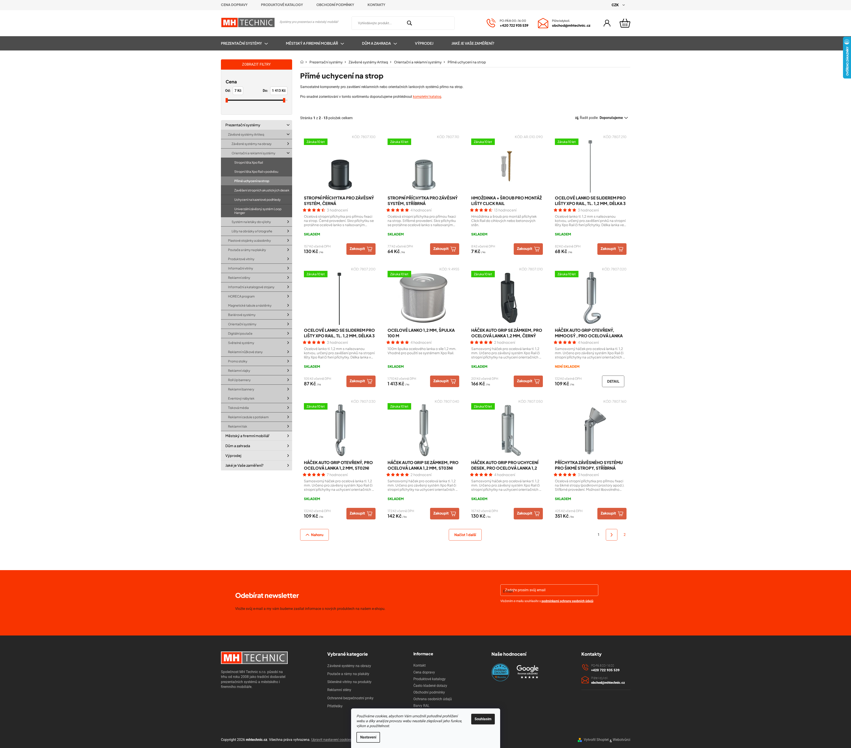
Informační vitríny (240, 268)
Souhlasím (483, 719)
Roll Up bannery (239, 380)
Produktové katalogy (282, 4)
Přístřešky (335, 706)
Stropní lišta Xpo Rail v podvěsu (256, 171)
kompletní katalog (427, 97)
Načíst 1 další (465, 534)
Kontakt (419, 665)
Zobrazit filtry (256, 64)
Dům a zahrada (237, 445)
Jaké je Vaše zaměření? (244, 465)
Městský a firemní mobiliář (247, 435)
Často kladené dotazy (430, 686)
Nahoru (317, 534)
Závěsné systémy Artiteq (246, 134)
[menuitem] (249, 43)
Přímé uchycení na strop (251, 181)
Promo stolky (237, 361)
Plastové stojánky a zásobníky (249, 240)
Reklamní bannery (241, 389)
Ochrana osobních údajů (432, 699)
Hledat (461, 22)
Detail (613, 381)
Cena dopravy (234, 4)
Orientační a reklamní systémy (253, 153)
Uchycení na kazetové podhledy (257, 199)
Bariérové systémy (242, 315)
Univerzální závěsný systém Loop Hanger (257, 211)
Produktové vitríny (241, 259)
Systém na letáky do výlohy (251, 222)
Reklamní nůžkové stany (245, 352)
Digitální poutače (240, 333)
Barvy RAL (421, 706)
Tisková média (238, 408)
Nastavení (368, 737)
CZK (616, 5)
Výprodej (233, 455)
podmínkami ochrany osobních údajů (567, 601)
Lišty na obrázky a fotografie (252, 231)
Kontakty (376, 4)
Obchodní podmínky (335, 4)
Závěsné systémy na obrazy (252, 144)
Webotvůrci (621, 740)
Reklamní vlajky (239, 370)
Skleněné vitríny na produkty (349, 682)
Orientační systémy (242, 324)
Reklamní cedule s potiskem (248, 417)
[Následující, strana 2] (611, 535)
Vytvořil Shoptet (596, 740)
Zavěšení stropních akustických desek (261, 190)
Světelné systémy (241, 343)
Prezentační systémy (242, 125)
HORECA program (241, 296)
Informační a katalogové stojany (251, 287)
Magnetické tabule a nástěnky (250, 305)
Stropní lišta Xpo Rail (248, 162)
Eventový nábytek (241, 398)
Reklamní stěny (239, 277)
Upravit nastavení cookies (331, 740)
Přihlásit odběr (526, 612)
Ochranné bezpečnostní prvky (350, 698)
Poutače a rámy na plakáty (247, 250)
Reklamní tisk (237, 426)
